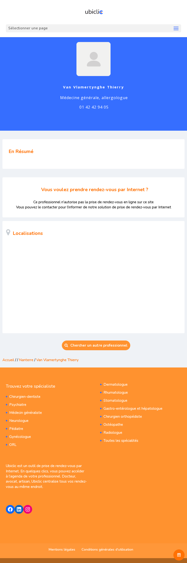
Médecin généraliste (25, 412)
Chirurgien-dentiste (24, 396)
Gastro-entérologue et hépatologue (132, 408)
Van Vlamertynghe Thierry (57, 360)
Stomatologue (115, 400)
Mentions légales (62, 549)
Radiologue (112, 432)
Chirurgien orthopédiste (122, 416)
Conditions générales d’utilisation (107, 549)
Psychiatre (17, 404)
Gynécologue (20, 436)
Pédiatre (16, 428)
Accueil (8, 360)
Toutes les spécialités (120, 440)
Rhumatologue (115, 392)
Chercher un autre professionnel (99, 345)
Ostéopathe (113, 424)
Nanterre (26, 360)
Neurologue (18, 420)
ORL (13, 444)
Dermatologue (115, 384)
